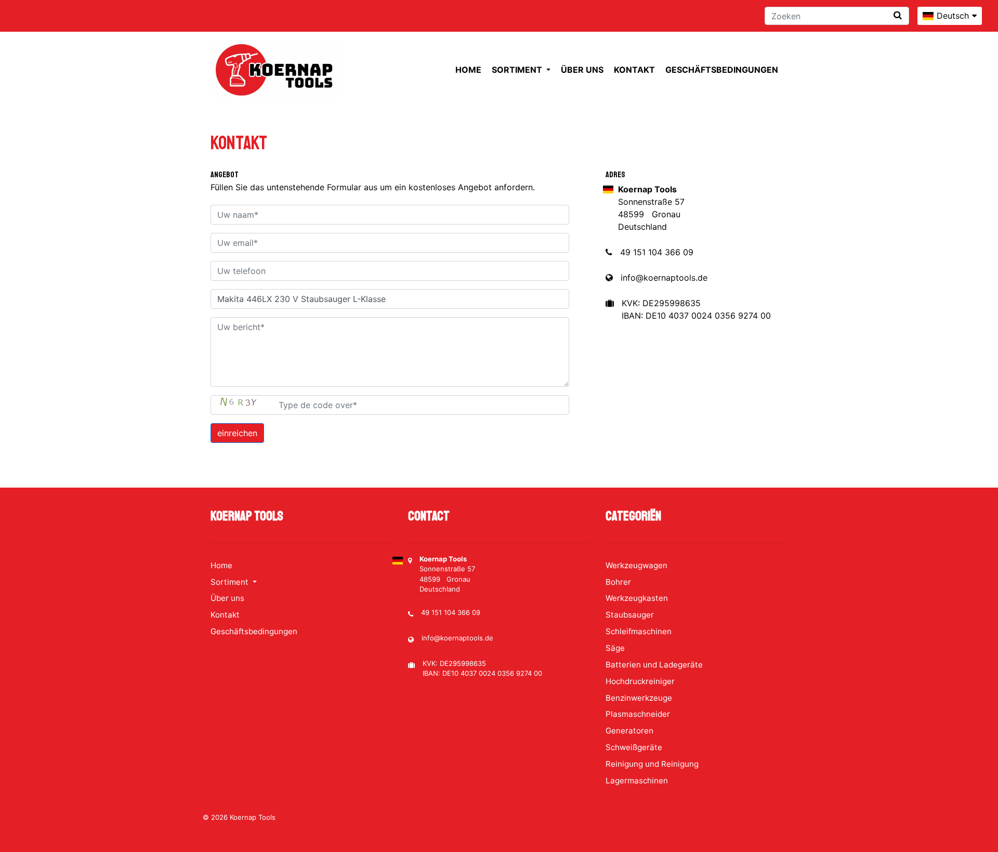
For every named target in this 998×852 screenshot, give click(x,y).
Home (468, 69)
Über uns (582, 69)
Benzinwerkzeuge (639, 698)
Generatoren (629, 731)
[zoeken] (898, 15)
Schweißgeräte (634, 747)
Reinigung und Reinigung (652, 764)
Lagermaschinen (637, 780)
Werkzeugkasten (637, 598)
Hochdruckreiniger (640, 681)
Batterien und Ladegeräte (654, 665)
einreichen (237, 433)
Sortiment (518, 69)
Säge (615, 648)
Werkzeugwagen (636, 565)
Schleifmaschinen (639, 631)
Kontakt (634, 69)
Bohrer (618, 582)
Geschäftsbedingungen (721, 69)
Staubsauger (630, 615)
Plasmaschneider (638, 714)
